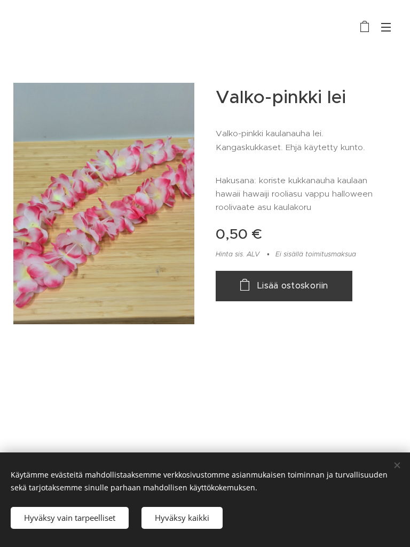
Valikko (386, 26)
